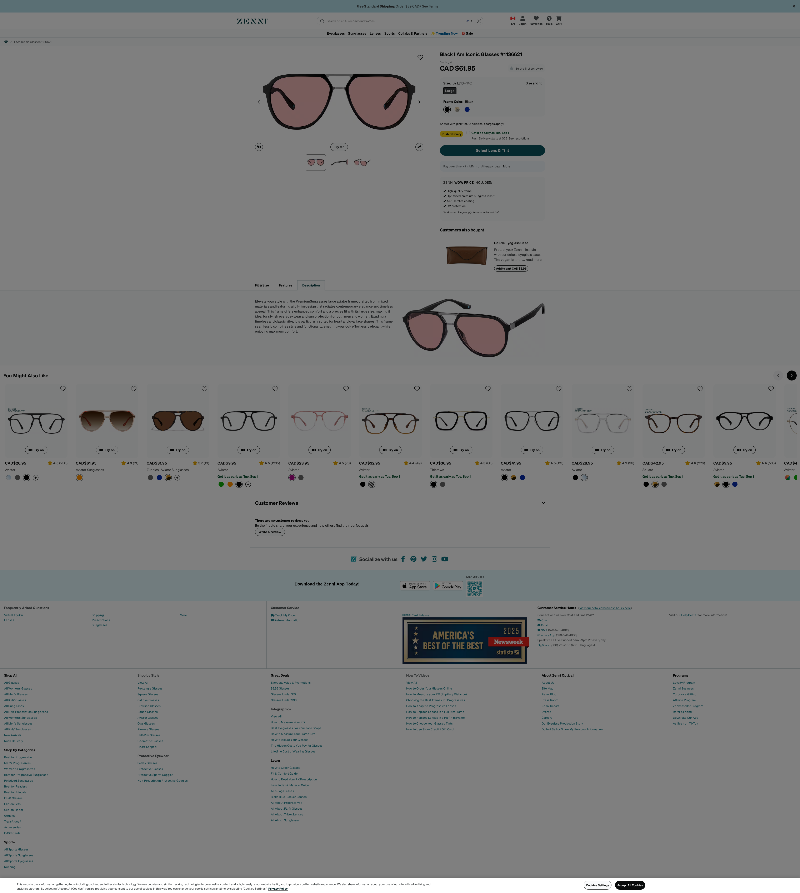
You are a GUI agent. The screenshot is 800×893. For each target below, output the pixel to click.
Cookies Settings (597, 885)
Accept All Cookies (630, 885)
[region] (400, 885)
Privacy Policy (278, 888)
